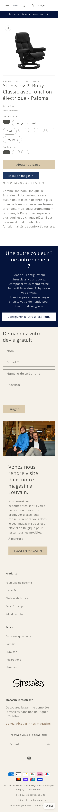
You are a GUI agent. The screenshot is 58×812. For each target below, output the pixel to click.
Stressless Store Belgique (26, 785)
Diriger (14, 409)
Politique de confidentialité (30, 795)
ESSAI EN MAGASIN (28, 551)
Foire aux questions (18, 636)
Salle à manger (15, 606)
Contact (10, 644)
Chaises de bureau (17, 598)
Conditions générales (20, 805)
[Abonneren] (48, 744)
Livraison (11, 652)
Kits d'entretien (15, 614)
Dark (10, 131)
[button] (7, 5)
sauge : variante (27, 123)
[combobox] (43, 5)
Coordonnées (35, 789)
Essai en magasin (21, 176)
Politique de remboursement (30, 800)
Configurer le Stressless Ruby (29, 317)
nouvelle (12, 139)
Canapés (11, 590)
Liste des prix (14, 667)
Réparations (13, 659)
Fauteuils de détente (19, 582)
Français (41, 5)
